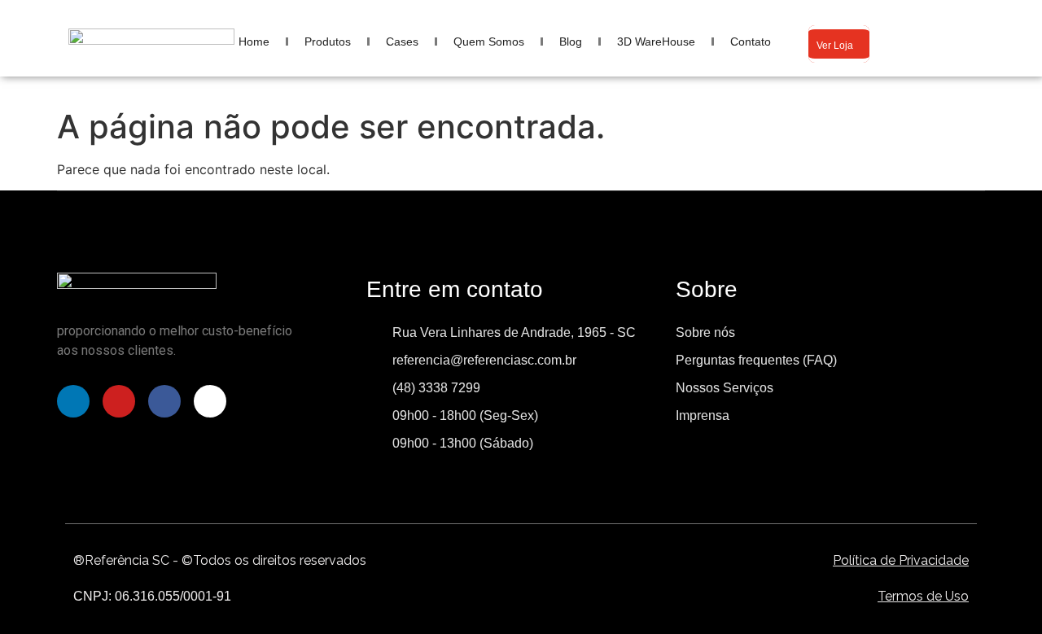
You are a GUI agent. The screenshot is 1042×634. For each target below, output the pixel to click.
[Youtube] (119, 401)
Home (254, 41)
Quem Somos (488, 41)
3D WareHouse (656, 41)
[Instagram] (210, 401)
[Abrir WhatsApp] (1001, 593)
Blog (570, 41)
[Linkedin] (73, 401)
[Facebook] (164, 401)
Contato (750, 41)
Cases (402, 41)
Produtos (327, 41)
